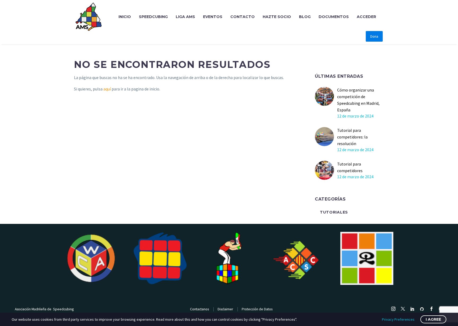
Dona (374, 36)
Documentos (334, 16)
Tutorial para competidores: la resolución (352, 137)
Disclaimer (225, 309)
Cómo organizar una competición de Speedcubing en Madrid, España (358, 99)
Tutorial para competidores (350, 167)
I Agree (433, 319)
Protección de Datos (257, 309)
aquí (107, 89)
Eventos (212, 16)
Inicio (124, 16)
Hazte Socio (277, 16)
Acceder (366, 16)
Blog (305, 16)
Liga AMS (185, 16)
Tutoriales (334, 212)
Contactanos (199, 309)
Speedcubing (153, 16)
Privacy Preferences (398, 319)
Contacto (242, 16)
